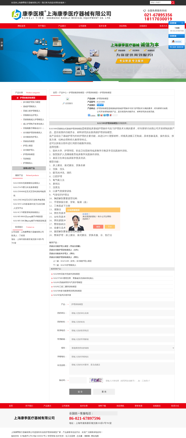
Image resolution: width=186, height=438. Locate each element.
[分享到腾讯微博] (104, 115)
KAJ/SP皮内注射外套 (62, 295)
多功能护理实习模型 (31, 102)
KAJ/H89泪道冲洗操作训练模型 (67, 274)
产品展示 (62, 26)
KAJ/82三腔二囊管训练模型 (65, 287)
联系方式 (163, 26)
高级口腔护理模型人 (31, 111)
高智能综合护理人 (30, 115)
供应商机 (123, 26)
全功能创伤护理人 (30, 137)
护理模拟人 (28, 163)
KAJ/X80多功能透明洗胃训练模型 (68, 291)
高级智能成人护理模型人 (33, 120)
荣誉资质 (138, 406)
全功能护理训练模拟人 (32, 133)
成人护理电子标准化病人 (33, 124)
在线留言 (143, 26)
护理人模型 (28, 146)
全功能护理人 (29, 150)
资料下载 (102, 406)
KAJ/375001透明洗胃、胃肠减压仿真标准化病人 (74, 278)
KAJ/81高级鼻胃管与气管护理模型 (68, 282)
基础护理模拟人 (29, 106)
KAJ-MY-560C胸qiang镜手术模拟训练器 (29, 221)
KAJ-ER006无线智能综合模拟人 (26, 183)
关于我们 (42, 26)
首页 (55, 93)
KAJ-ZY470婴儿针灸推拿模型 (25, 187)
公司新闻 (82, 26)
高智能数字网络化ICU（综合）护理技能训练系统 (44, 128)
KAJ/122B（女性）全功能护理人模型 (76, 261)
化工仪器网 (70, 436)
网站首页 (21, 26)
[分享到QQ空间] (98, 115)
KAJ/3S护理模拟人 (68, 265)
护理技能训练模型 (27, 98)
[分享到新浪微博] (101, 115)
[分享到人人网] (107, 115)
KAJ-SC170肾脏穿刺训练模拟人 (26, 212)
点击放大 (69, 103)
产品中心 (63, 93)
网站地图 (95, 436)
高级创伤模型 (29, 141)
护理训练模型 (29, 154)
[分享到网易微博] (110, 115)
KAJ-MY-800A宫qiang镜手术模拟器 (28, 217)
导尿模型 (27, 159)
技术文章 (102, 26)
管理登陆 (51, 436)
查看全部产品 (29, 168)
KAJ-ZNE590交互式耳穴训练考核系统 (29, 200)
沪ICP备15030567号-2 (38, 436)
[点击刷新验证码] (96, 380)
